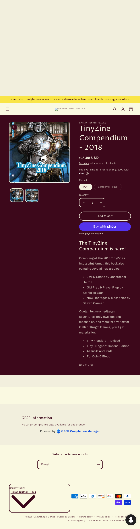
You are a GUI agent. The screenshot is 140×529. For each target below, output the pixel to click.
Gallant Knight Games (44, 517)
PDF (86, 186)
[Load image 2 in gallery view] (31, 195)
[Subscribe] (98, 464)
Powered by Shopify (65, 517)
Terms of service (122, 517)
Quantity (84, 195)
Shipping (84, 163)
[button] (8, 109)
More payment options (91, 233)
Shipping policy (77, 520)
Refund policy (86, 517)
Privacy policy (103, 517)
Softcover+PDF (110, 187)
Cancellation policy (121, 520)
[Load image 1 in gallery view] (16, 195)
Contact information (98, 520)
